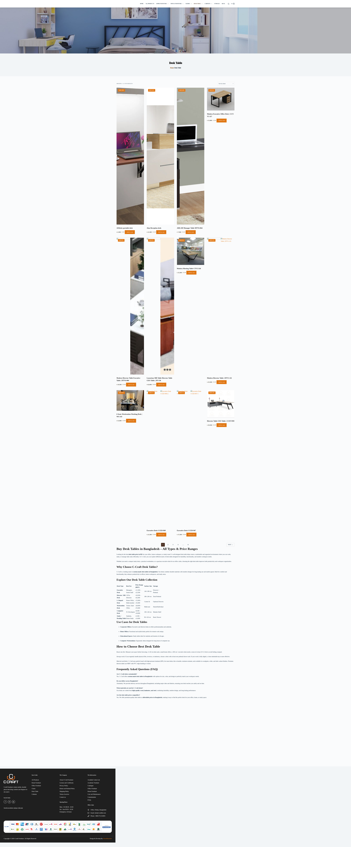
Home (141, 3)
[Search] (228, 3)
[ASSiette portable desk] (130, 156)
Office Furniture (176, 3)
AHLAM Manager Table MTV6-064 (189, 228)
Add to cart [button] (130, 232)
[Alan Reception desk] (160, 156)
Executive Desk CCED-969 (156, 530)
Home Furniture (161, 3)
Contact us (63, 797)
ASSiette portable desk (125, 228)
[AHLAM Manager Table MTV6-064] (190, 156)
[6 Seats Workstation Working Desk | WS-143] (130, 400)
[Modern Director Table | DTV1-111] (220, 306)
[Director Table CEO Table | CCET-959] (220, 404)
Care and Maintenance (94, 794)
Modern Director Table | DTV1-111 (219, 378)
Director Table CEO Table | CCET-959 (220, 421)
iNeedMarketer (107, 838)
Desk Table (197, 3)
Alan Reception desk (154, 228)
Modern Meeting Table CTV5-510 (189, 268)
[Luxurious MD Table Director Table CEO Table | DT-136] (160, 306)
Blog (223, 3)
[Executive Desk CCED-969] (160, 458)
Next (229, 544)
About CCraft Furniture (66, 780)
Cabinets (207, 3)
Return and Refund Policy (67, 788)
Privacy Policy (64, 785)
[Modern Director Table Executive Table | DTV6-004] (130, 306)
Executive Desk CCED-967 (186, 530)
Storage (217, 3)
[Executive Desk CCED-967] (190, 458)
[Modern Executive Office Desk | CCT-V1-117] (220, 99)
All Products (150, 3)
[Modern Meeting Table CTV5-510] (190, 251)
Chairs (187, 3)
